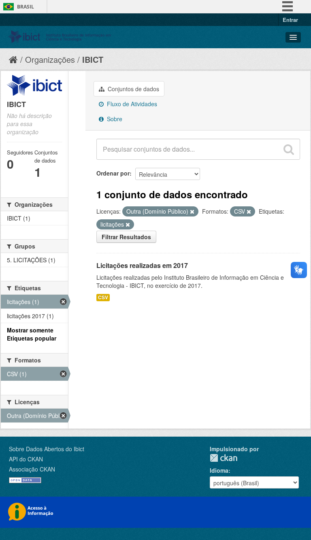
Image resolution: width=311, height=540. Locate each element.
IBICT (92, 59)
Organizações (50, 59)
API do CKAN (26, 459)
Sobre (113, 119)
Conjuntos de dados (132, 89)
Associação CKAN (32, 469)
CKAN (223, 458)
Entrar (290, 20)
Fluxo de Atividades (131, 104)
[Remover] (192, 211)
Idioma (219, 470)
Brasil (25, 6)
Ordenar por (113, 173)
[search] (288, 149)
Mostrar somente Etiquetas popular (31, 334)
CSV (103, 297)
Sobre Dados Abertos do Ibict (46, 449)
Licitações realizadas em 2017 (142, 265)
